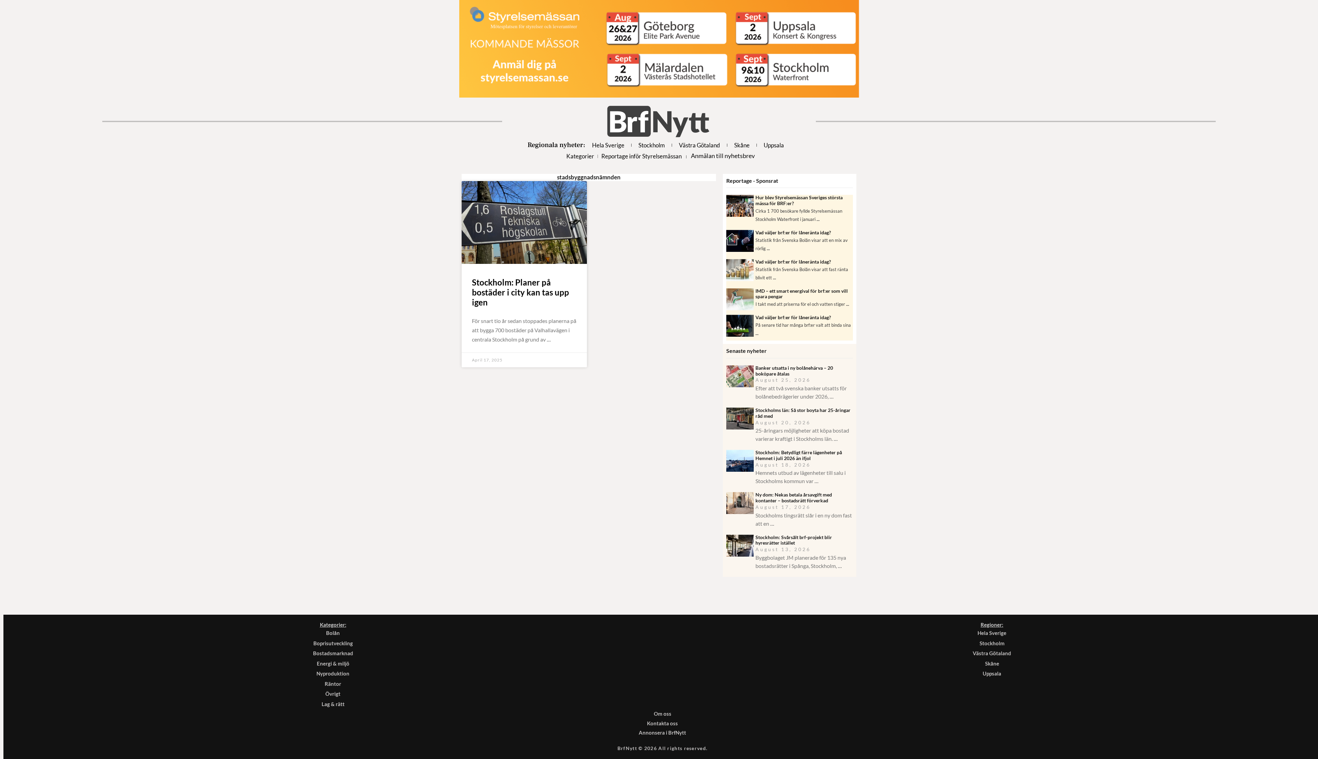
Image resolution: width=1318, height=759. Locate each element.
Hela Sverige (608, 145)
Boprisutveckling (333, 643)
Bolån (333, 633)
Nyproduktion (332, 673)
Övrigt (332, 694)
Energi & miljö (333, 663)
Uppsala (774, 145)
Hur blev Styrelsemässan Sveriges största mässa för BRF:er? (799, 200)
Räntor (333, 684)
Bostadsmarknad (333, 653)
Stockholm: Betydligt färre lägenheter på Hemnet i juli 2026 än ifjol (798, 455)
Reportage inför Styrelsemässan (641, 156)
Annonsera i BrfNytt (662, 732)
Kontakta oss (662, 723)
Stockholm (651, 145)
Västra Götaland (699, 145)
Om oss (662, 714)
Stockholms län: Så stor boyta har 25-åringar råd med (803, 413)
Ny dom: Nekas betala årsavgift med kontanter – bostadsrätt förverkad (793, 497)
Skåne (742, 145)
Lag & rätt (333, 704)
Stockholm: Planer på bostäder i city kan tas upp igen (520, 292)
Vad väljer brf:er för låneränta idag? (793, 232)
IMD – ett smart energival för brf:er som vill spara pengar (801, 294)
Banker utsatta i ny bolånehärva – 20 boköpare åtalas (794, 371)
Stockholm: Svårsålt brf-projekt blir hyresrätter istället (793, 540)
